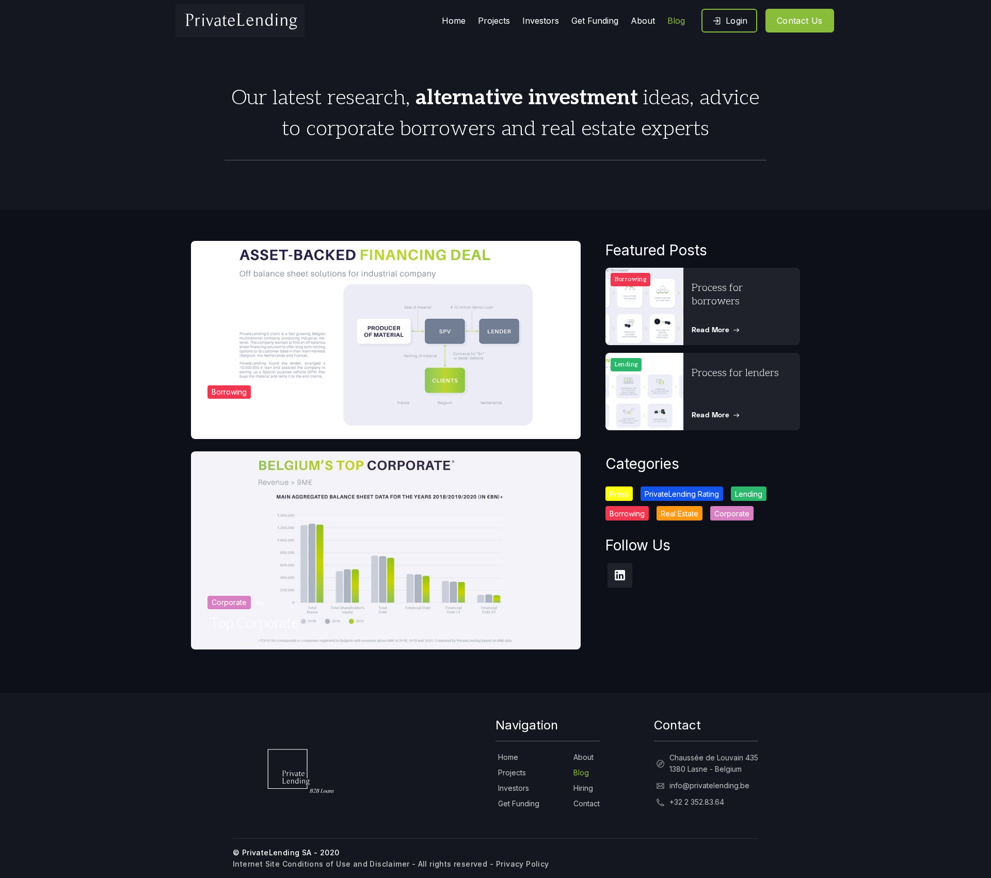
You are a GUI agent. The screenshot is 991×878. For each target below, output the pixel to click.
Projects (512, 772)
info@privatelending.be (709, 785)
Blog (581, 772)
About (583, 757)
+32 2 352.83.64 (696, 802)
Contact (586, 803)
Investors (513, 788)
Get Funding (518, 803)
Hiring (583, 788)
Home (508, 757)
